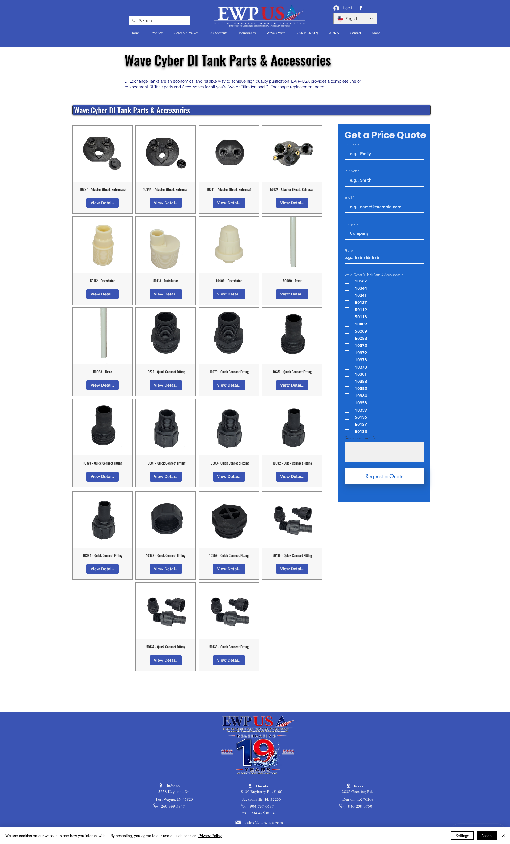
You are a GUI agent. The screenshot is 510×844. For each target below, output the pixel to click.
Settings (462, 835)
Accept (487, 835)
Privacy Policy (210, 835)
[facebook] (360, 8)
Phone (349, 250)
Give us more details (360, 438)
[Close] (503, 835)
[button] (157, 33)
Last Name (352, 171)
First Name (352, 144)
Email (348, 197)
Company (351, 224)
